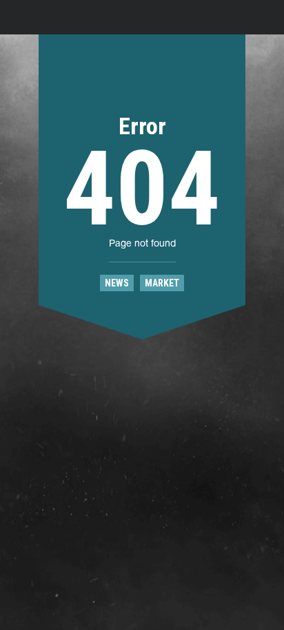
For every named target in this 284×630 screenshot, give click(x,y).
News (117, 282)
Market (162, 282)
